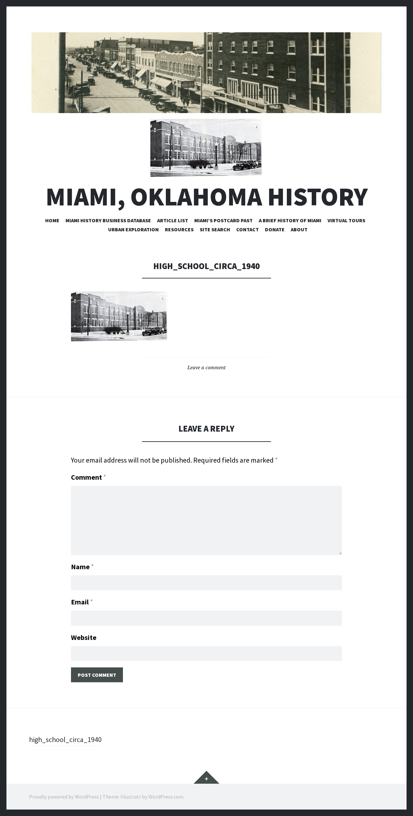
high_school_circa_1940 (65, 739)
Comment (88, 477)
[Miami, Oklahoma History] (206, 72)
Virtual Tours (346, 220)
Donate (275, 229)
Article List (172, 220)
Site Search (215, 229)
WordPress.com (165, 796)
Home (52, 220)
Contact (247, 229)
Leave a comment (206, 367)
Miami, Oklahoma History (206, 197)
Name (82, 566)
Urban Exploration (133, 229)
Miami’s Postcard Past (223, 220)
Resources (179, 229)
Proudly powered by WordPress (64, 796)
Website (83, 637)
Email (82, 601)
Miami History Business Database (108, 220)
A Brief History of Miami (290, 220)
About (299, 229)
